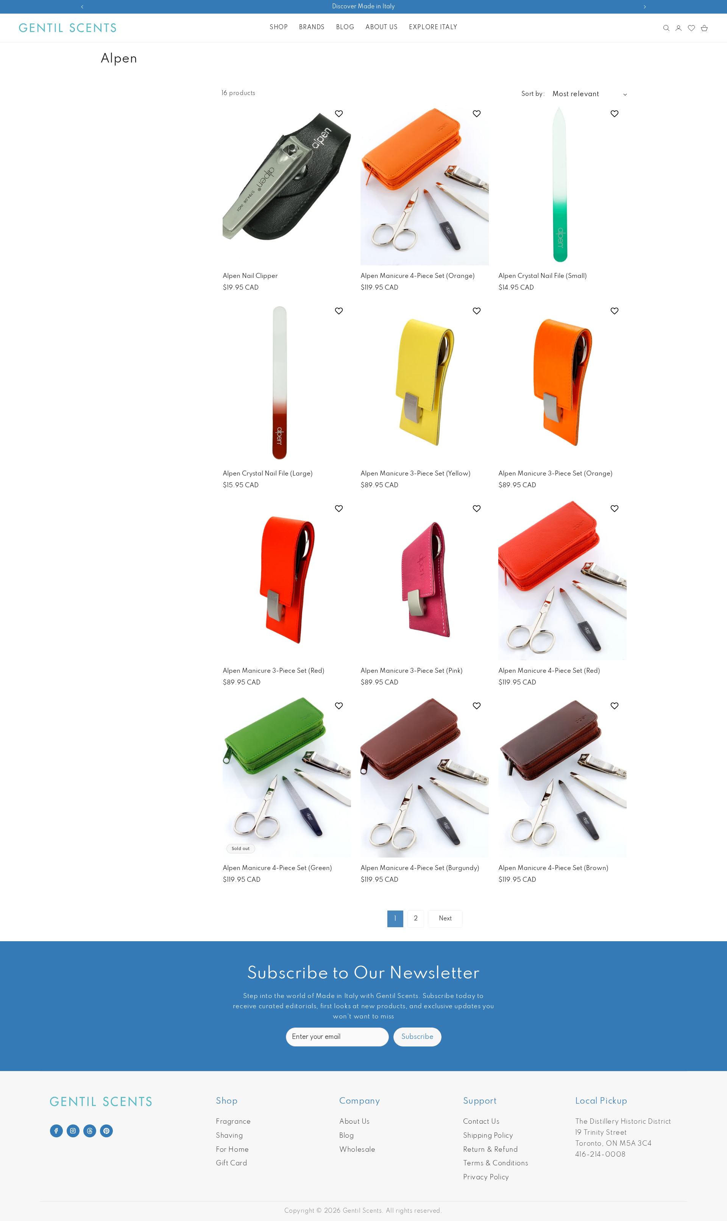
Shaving (229, 1135)
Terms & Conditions (496, 1163)
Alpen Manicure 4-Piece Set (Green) (277, 868)
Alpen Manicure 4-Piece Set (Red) (549, 671)
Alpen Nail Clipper (250, 276)
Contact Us (481, 1121)
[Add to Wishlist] (340, 114)
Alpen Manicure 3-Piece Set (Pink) (411, 671)
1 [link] (395, 918)
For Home (232, 1149)
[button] (279, 27)
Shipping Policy (488, 1135)
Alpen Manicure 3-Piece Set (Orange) (555, 474)
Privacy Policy (486, 1177)
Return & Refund (490, 1149)
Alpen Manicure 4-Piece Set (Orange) (417, 276)
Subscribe (417, 1037)
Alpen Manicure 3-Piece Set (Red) (273, 671)
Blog (346, 1135)
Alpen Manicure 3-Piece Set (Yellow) (415, 474)
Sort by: (533, 94)
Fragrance (233, 1121)
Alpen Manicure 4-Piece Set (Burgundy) (419, 868)
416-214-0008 (600, 1154)
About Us (354, 1121)
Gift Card (231, 1163)
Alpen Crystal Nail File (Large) (268, 474)
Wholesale (357, 1149)
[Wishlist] (691, 28)
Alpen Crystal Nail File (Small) (542, 276)
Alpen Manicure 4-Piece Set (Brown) (553, 868)
